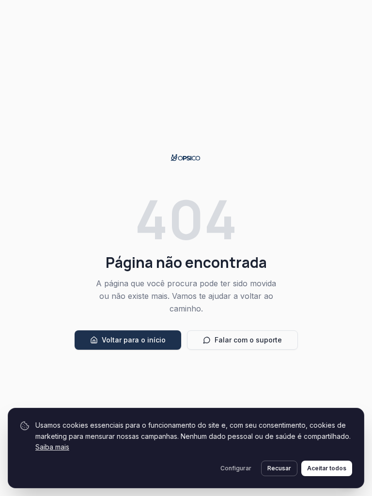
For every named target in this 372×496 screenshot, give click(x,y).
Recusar (279, 468)
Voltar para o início (134, 340)
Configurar (235, 468)
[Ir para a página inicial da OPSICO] (186, 158)
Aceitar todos (326, 468)
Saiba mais (52, 447)
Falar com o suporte (248, 340)
